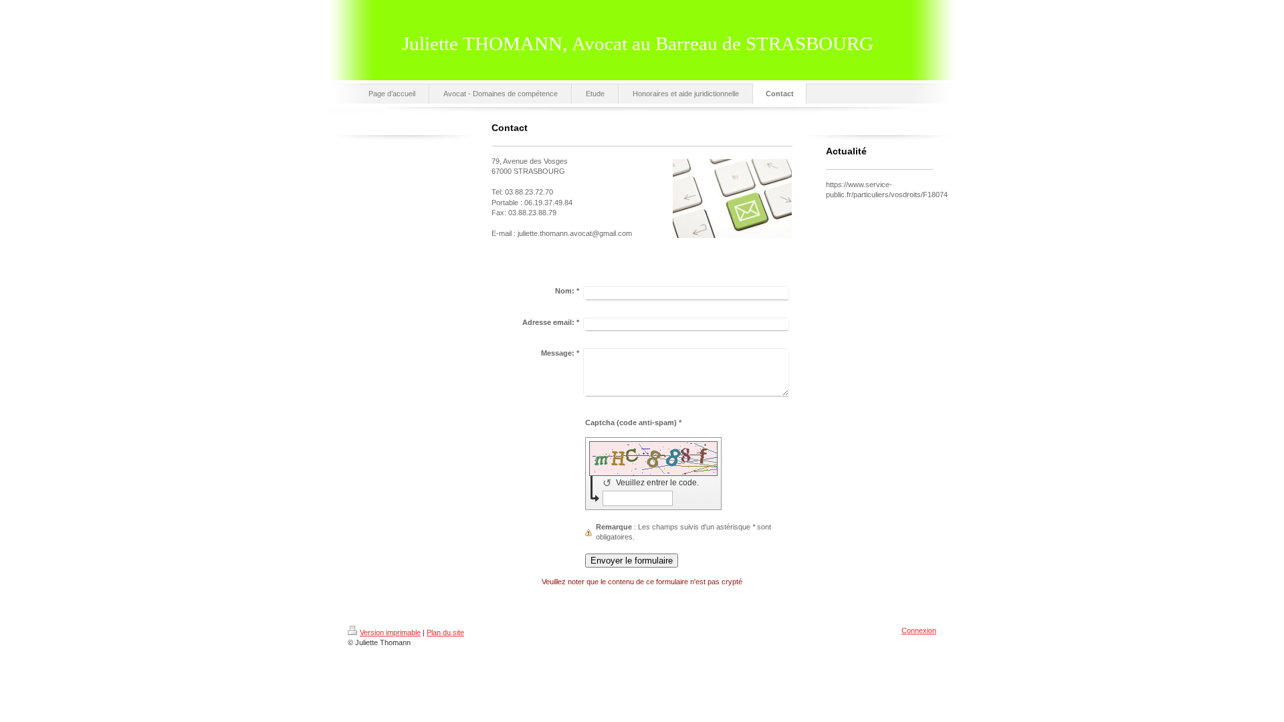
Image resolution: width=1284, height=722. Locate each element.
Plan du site (445, 632)
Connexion (918, 630)
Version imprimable (390, 632)
